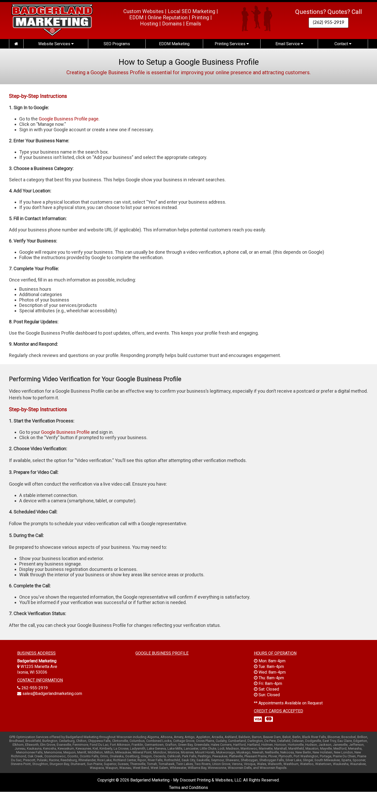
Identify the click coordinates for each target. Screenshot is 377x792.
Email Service (288, 43)
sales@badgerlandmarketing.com (52, 693)
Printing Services (230, 43)
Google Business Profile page (68, 118)
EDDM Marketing (174, 43)
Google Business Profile (65, 432)
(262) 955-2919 (328, 22)
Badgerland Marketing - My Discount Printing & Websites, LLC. (186, 780)
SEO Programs (117, 43)
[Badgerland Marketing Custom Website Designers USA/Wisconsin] (16, 43)
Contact (341, 43)
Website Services (54, 43)
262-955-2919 (35, 687)
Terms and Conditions (188, 787)
